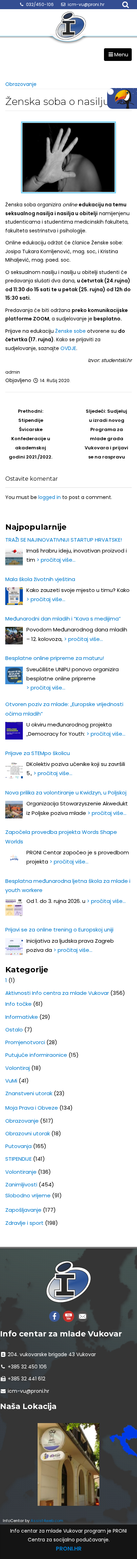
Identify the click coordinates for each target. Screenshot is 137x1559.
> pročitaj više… (56, 559)
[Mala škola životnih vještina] (14, 596)
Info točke (18, 1004)
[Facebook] (54, 1316)
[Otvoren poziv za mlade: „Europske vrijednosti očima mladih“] (14, 731)
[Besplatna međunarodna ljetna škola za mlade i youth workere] (14, 907)
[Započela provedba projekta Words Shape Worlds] (14, 858)
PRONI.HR (68, 1549)
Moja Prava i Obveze (31, 1107)
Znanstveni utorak (28, 1093)
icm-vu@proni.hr (86, 4)
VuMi (11, 1080)
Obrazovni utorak (27, 1133)
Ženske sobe (70, 331)
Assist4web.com (47, 1520)
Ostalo (14, 1029)
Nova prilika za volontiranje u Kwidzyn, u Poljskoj (65, 792)
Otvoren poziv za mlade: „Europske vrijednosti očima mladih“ (64, 708)
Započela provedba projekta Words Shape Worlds (61, 836)
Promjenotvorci (25, 1042)
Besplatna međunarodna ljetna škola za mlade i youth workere (67, 885)
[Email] (82, 1316)
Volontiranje (21, 1172)
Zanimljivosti (21, 1184)
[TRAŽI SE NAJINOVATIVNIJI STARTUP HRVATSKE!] (14, 557)
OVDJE (68, 348)
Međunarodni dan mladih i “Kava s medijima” (63, 618)
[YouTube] (68, 1316)
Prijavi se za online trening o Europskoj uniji (59, 929)
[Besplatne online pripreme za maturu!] (14, 675)
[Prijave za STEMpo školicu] (14, 770)
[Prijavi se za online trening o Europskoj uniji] (14, 947)
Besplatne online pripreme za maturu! (54, 658)
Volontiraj (17, 1068)
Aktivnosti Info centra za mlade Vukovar (57, 993)
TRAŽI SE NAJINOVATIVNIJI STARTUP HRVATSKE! (63, 539)
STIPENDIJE (18, 1158)
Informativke (21, 1017)
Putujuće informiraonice (36, 1055)
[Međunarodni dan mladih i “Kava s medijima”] (14, 635)
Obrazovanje (21, 84)
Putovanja (18, 1146)
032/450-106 (40, 4)
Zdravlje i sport (24, 1223)
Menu (121, 54)
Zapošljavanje (23, 1210)
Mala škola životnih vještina (40, 579)
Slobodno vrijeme (28, 1195)
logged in (49, 497)
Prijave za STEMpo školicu (37, 753)
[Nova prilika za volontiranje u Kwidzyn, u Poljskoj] (14, 809)
